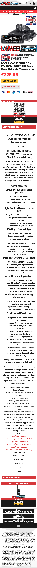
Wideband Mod (19, 116)
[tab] (19, 127)
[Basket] (34, 3)
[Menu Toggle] (2, 8)
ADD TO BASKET (9, 81)
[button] (20, 3)
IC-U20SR (18, 499)
